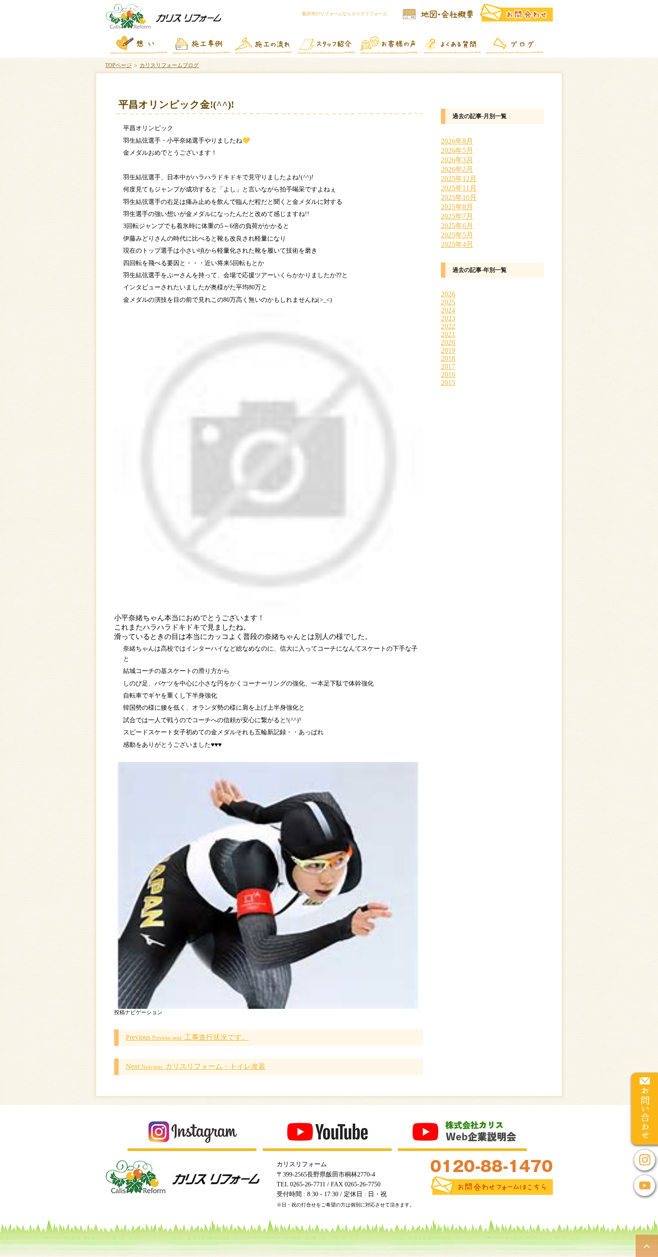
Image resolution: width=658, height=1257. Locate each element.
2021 (448, 334)
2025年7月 (457, 216)
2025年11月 (459, 188)
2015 (448, 382)
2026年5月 (457, 150)
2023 (448, 318)
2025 (448, 302)
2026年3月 (457, 160)
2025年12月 (459, 178)
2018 (448, 358)
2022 (448, 326)
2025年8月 (457, 207)
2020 (448, 342)
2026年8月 (457, 141)
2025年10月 (459, 197)
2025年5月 (457, 235)
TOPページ (118, 65)
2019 (448, 350)
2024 (448, 310)
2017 (448, 366)
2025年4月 (457, 244)
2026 (448, 294)
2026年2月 (457, 169)
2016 (448, 374)
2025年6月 (457, 225)
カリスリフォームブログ (169, 65)
